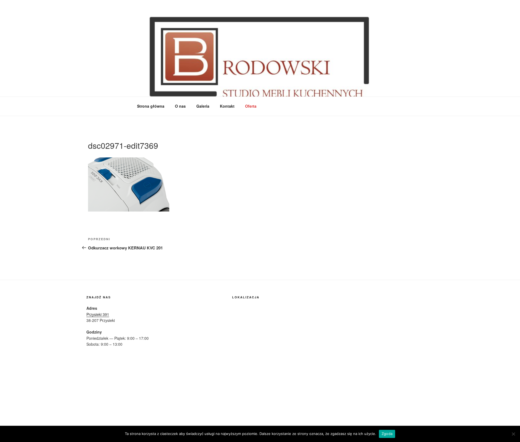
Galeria (202, 106)
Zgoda (387, 433)
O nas (180, 106)
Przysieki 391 (97, 314)
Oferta (250, 106)
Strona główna (150, 106)
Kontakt (227, 106)
